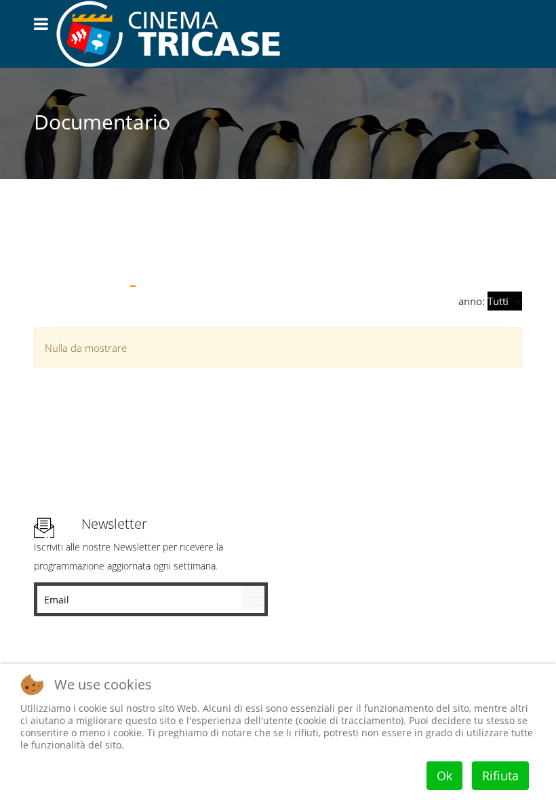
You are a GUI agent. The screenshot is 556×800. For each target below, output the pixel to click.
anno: (473, 301)
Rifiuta (500, 775)
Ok (444, 775)
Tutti (50, 256)
